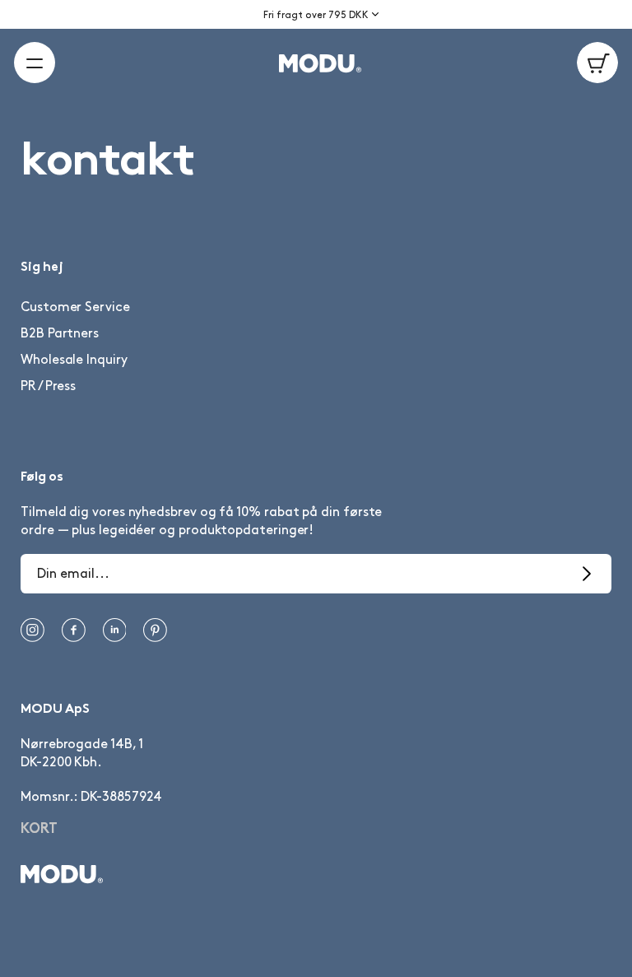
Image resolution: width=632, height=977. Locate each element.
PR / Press (48, 386)
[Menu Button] (34, 62)
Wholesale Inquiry (74, 360)
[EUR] (381, 27)
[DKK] (381, 9)
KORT (39, 829)
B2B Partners (60, 334)
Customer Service (75, 307)
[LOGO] (316, 65)
